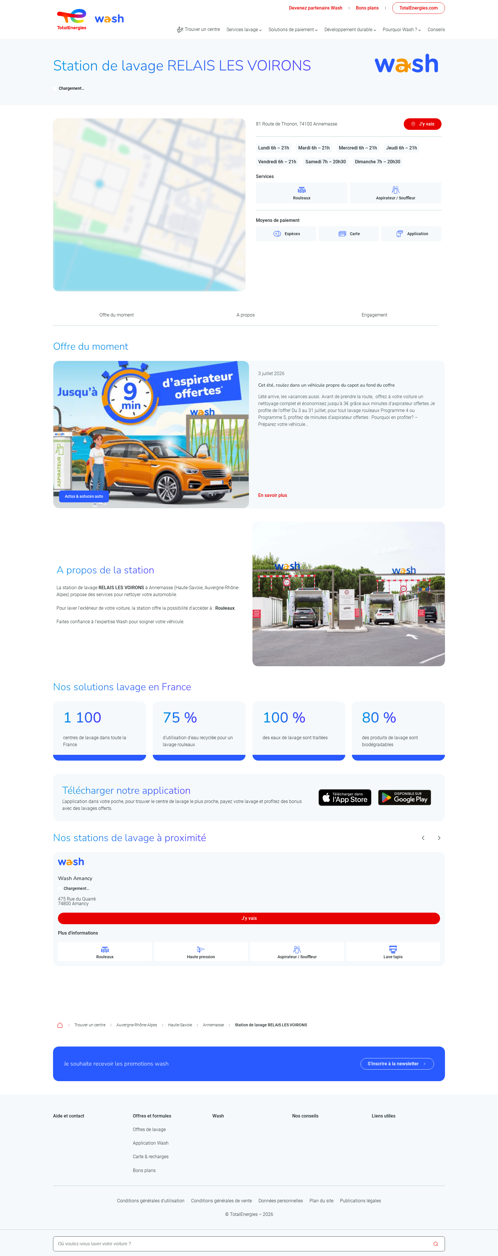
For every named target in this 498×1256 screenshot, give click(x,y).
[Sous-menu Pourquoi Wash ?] (419, 29)
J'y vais (249, 918)
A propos (246, 315)
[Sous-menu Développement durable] (374, 29)
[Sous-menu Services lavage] (260, 29)
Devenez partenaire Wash (315, 8)
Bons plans (367, 8)
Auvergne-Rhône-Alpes (136, 1025)
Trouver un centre (89, 1025)
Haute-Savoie (180, 1025)
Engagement (374, 315)
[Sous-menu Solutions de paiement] (316, 29)
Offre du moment (116, 315)
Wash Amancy (75, 878)
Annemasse (213, 1025)
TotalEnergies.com (418, 8)
